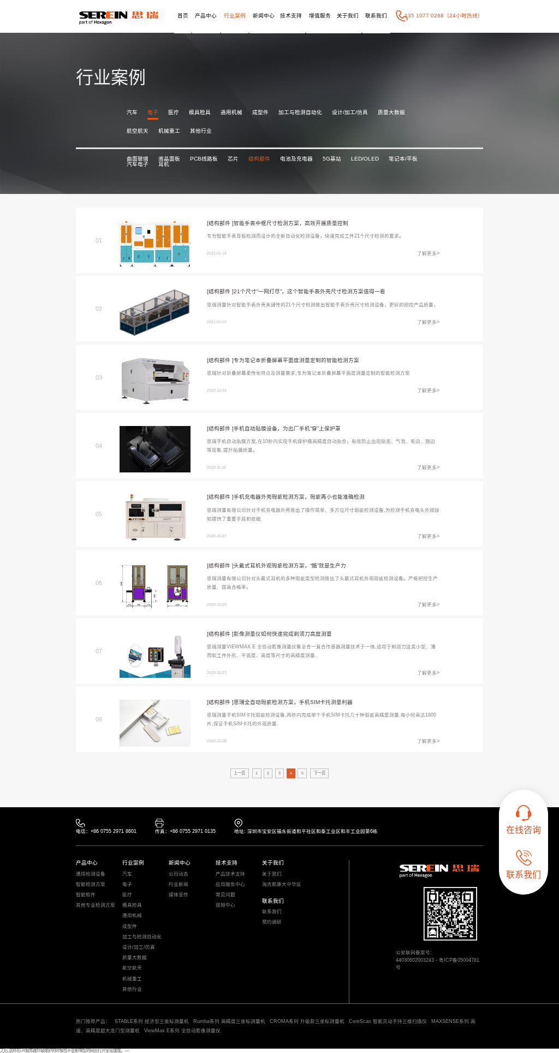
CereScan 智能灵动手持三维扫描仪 (388, 1021)
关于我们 (348, 16)
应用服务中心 (230, 884)
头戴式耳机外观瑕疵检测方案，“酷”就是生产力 (290, 566)
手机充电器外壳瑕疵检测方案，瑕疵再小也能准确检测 (299, 497)
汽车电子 (137, 164)
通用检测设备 (90, 874)
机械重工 (169, 131)
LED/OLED (365, 159)
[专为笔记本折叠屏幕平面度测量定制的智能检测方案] (155, 381)
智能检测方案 (90, 884)
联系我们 (376, 16)
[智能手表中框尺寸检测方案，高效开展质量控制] (155, 244)
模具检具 (200, 112)
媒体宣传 (178, 894)
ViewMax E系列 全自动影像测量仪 (182, 1030)
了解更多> (428, 253)
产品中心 (206, 16)
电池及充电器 (296, 159)
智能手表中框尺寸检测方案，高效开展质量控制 (291, 223)
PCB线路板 (204, 159)
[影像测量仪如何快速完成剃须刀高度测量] (155, 654)
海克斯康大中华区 (281, 884)
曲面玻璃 (137, 159)
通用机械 (231, 112)
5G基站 (332, 159)
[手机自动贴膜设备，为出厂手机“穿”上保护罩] (155, 449)
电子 (152, 112)
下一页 (319, 773)
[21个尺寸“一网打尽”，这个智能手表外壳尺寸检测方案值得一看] (155, 312)
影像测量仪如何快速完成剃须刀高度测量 (283, 634)
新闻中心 (264, 16)
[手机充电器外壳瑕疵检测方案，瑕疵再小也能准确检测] (155, 517)
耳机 (163, 164)
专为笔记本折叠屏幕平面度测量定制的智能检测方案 (296, 360)
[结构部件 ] (220, 223)
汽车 (132, 112)
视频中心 (225, 905)
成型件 (260, 112)
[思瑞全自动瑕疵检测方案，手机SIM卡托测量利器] (155, 723)
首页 (182, 16)
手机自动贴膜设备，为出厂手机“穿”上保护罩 (287, 428)
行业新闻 (178, 884)
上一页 (239, 773)
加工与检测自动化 (300, 112)
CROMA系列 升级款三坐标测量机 (307, 1021)
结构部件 (259, 159)
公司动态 (178, 874)
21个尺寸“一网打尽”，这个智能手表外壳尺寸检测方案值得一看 (309, 291)
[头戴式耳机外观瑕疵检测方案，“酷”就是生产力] (155, 586)
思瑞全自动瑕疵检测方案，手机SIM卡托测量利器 (293, 702)
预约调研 (272, 922)
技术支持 (291, 16)
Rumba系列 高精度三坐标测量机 (229, 1021)
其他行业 (201, 131)
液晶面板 (169, 159)
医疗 (173, 112)
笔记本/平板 (403, 159)
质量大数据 (391, 112)
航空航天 (137, 131)
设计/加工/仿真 (350, 112)
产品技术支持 (230, 874)
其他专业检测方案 (95, 905)
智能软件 (86, 894)
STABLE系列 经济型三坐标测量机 (152, 1021)
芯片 (233, 159)
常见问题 (225, 894)
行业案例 (235, 16)
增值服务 (320, 16)
